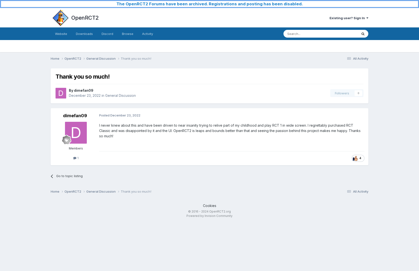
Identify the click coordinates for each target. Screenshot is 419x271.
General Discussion (120, 95)
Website (61, 34)
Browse (127, 34)
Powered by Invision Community (209, 216)
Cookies (209, 206)
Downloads (84, 34)
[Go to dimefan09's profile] (61, 93)
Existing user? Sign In (348, 18)
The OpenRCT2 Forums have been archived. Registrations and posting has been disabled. (209, 3)
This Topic (343, 33)
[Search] (363, 34)
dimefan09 (83, 90)
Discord (107, 34)
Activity (147, 34)
